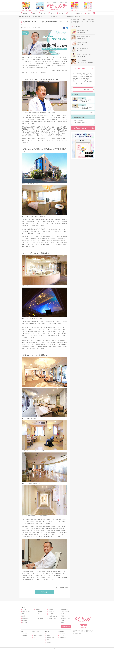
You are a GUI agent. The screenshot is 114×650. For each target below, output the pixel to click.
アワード (35, 637)
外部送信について (64, 616)
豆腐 (81, 19)
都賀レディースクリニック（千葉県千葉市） (34, 72)
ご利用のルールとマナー (81, 128)
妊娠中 (39, 613)
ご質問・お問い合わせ (65, 626)
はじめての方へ (80, 68)
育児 (38, 616)
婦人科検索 (24, 622)
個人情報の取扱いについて (66, 615)
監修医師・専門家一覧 (53, 616)
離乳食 (74, 19)
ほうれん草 (80, 21)
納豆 (75, 23)
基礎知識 (25, 13)
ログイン (62, 623)
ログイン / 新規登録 (83, 89)
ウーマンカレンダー (51, 633)
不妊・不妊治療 (41, 618)
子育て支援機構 (63, 633)
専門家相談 (51, 609)
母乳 (84, 21)
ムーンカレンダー (50, 637)
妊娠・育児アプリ (25, 633)
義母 (77, 23)
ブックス (89, 13)
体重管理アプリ (25, 635)
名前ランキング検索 (38, 635)
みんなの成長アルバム (26, 611)
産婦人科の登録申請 (78, 120)
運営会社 (62, 613)
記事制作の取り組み (64, 609)
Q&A (34, 13)
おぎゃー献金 (62, 635)
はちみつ (78, 19)
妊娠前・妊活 (40, 611)
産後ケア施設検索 (25, 618)
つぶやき (24, 615)
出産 (38, 615)
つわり (87, 21)
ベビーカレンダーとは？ (65, 611)
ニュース (61, 13)
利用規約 (62, 622)
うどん (90, 21)
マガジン (35, 639)
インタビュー (30, 27)
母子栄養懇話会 (63, 637)
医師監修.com (50, 642)
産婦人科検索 (24, 620)
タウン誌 (50, 615)
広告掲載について (64, 620)
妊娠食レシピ (51, 613)
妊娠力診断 (75, 21)
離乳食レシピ (51, 611)
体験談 (52, 13)
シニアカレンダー (50, 635)
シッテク (49, 639)
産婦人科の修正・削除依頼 (80, 122)
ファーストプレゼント (38, 633)
